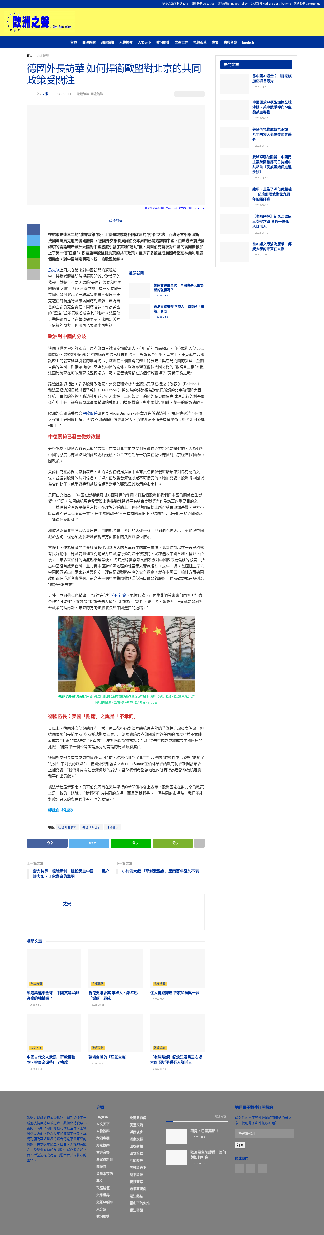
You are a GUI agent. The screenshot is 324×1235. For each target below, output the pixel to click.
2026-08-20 (35, 1069)
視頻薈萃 (200, 42)
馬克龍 (54, 270)
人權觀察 (126, 42)
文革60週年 (104, 1202)
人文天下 (144, 42)
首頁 (73, 42)
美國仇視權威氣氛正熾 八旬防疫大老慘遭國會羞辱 (272, 134)
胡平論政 (136, 1175)
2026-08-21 (162, 295)
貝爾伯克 (112, 827)
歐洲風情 (163, 42)
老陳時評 (136, 1160)
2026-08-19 (159, 1069)
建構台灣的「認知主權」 (108, 1057)
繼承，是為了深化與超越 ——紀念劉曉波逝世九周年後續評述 (272, 194)
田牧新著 (136, 1146)
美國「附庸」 (91, 827)
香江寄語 (136, 1210)
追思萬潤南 (138, 1189)
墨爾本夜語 (104, 1174)
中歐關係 (89, 413)
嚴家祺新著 (104, 1159)
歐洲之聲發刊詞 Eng (175, 3)
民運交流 (136, 1125)
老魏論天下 (138, 1167)
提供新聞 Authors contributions (270, 3)
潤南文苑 (136, 1139)
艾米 (45, 94)
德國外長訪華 (67, 827)
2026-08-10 (261, 118)
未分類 (101, 1209)
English (248, 42)
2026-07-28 (261, 255)
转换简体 (115, 221)
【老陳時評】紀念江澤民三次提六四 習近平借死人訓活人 (272, 221)
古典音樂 (230, 42)
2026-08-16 (261, 178)
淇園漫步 (136, 1132)
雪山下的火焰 (140, 1203)
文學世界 (181, 42)
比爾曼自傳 (138, 1118)
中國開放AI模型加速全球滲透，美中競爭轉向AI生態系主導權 (272, 107)
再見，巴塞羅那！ (204, 1131)
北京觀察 (103, 1145)
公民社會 (118, 595)
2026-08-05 (199, 1137)
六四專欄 (103, 1138)
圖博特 (101, 1166)
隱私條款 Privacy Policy (233, 3)
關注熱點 (89, 42)
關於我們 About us (203, 3)
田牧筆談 (136, 1153)
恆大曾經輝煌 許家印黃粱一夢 (174, 993)
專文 (215, 42)
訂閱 (240, 1145)
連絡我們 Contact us (307, 3)
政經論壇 (107, 42)
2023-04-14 (63, 94)
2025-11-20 (199, 1163)
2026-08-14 (261, 205)
